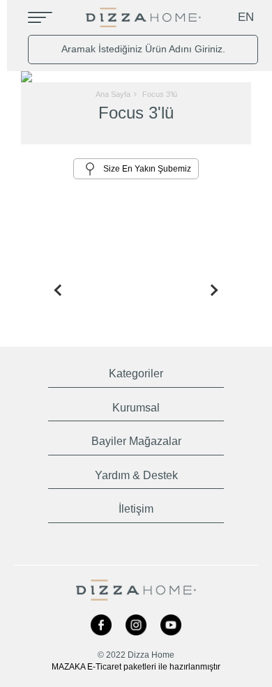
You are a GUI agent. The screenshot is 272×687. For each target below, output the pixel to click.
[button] (136, 371)
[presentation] (55, 290)
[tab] (136, 371)
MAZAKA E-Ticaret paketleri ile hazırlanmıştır (136, 667)
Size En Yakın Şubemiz (147, 169)
